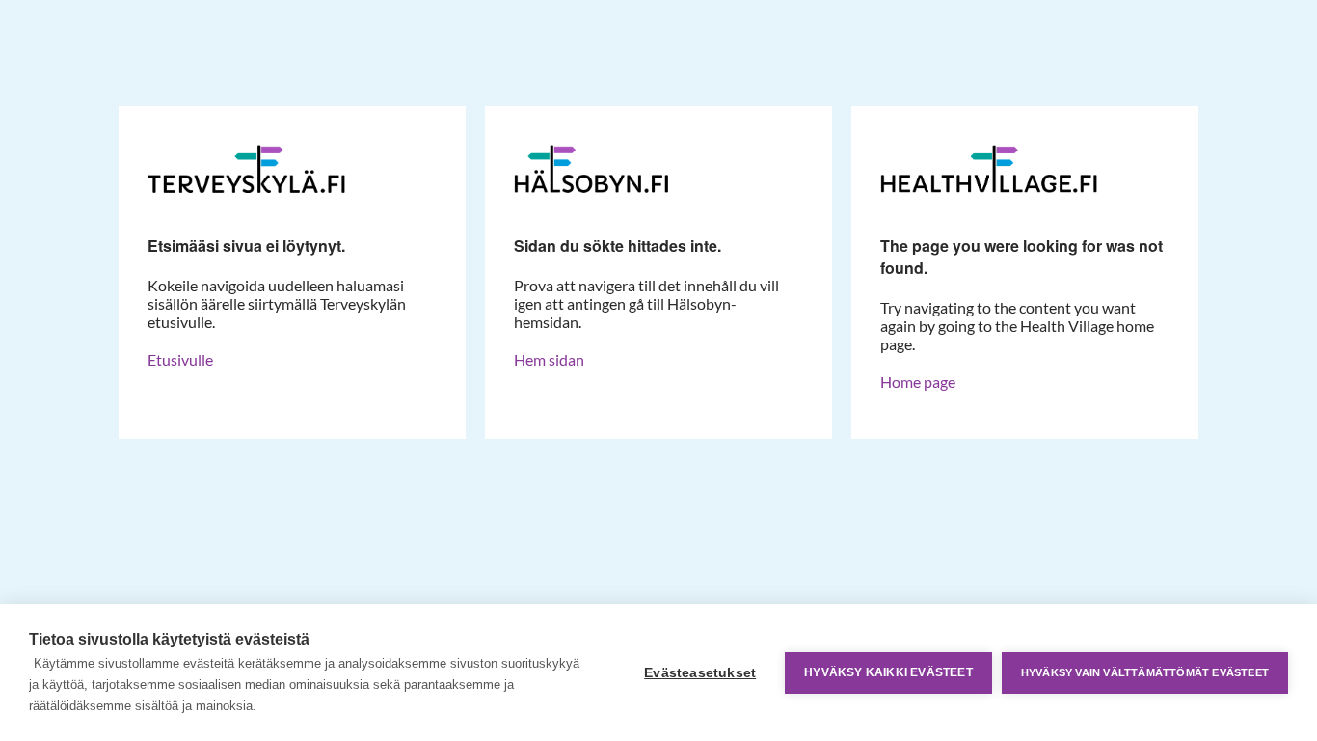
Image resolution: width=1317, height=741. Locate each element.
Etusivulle (180, 359)
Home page (917, 381)
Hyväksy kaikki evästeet (888, 672)
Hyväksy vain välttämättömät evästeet (1145, 672)
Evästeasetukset (700, 673)
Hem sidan (549, 359)
